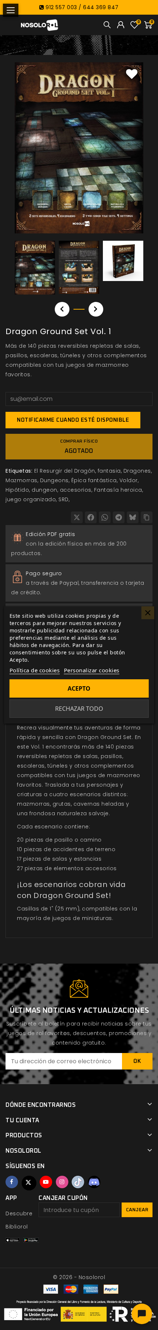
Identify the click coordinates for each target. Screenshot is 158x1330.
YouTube (46, 1182)
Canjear (137, 1210)
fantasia (109, 470)
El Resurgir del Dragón (64, 470)
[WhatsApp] (105, 517)
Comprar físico (79, 446)
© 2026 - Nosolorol (79, 1277)
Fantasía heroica (118, 490)
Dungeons (54, 480)
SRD (63, 499)
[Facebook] (91, 517)
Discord (94, 1182)
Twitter (29, 1183)
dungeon (44, 490)
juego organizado (31, 499)
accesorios (75, 490)
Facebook (12, 1182)
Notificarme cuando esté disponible (73, 420)
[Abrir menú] (10, 10)
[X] (77, 517)
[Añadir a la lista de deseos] (131, 73)
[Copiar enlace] (146, 517)
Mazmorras (21, 480)
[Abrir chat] (142, 1314)
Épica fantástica (94, 480)
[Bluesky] (133, 517)
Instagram (62, 1182)
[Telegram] (119, 517)
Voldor (128, 480)
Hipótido (17, 490)
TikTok (78, 1182)
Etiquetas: (19, 470)
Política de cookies (35, 670)
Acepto (79, 688)
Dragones (137, 470)
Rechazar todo (79, 709)
